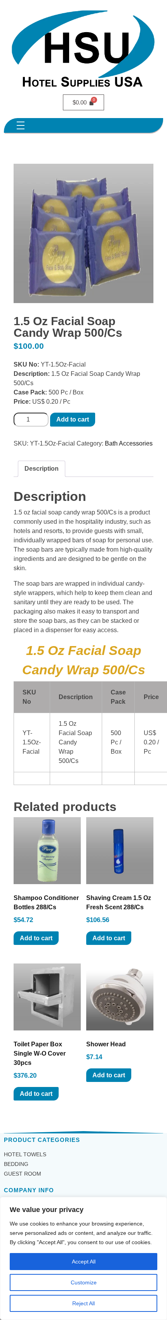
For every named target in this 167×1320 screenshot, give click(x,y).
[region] (83, 1258)
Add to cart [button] (36, 938)
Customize (84, 1282)
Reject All (83, 1303)
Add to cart (72, 419)
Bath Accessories (129, 443)
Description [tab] (41, 468)
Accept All (84, 1261)
